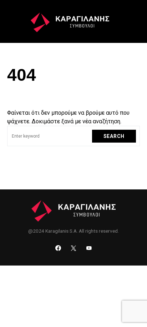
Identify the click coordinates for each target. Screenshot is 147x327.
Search (114, 136)
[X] (73, 248)
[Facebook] (58, 248)
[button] (11, 21)
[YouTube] (89, 248)
